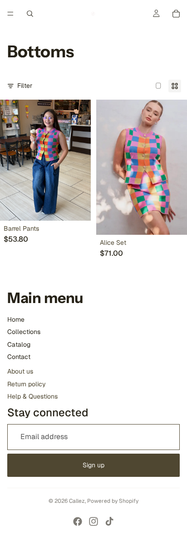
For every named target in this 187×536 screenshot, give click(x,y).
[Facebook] (77, 521)
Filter (24, 85)
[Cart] (176, 14)
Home (16, 319)
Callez (77, 501)
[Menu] (10, 13)
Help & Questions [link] (32, 396)
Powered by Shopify (112, 501)
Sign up (93, 465)
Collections (23, 332)
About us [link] (20, 371)
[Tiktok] (109, 521)
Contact (18, 357)
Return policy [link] (26, 384)
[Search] (30, 14)
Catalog (18, 344)
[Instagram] (93, 521)
